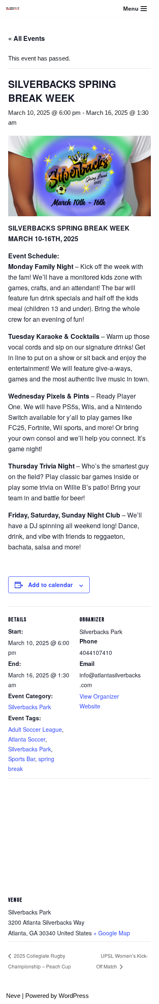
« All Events (26, 38)
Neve (13, 995)
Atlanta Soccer (26, 739)
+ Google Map (111, 933)
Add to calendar (50, 584)
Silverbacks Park (29, 707)
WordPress (74, 995)
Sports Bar (21, 759)
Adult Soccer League (35, 729)
